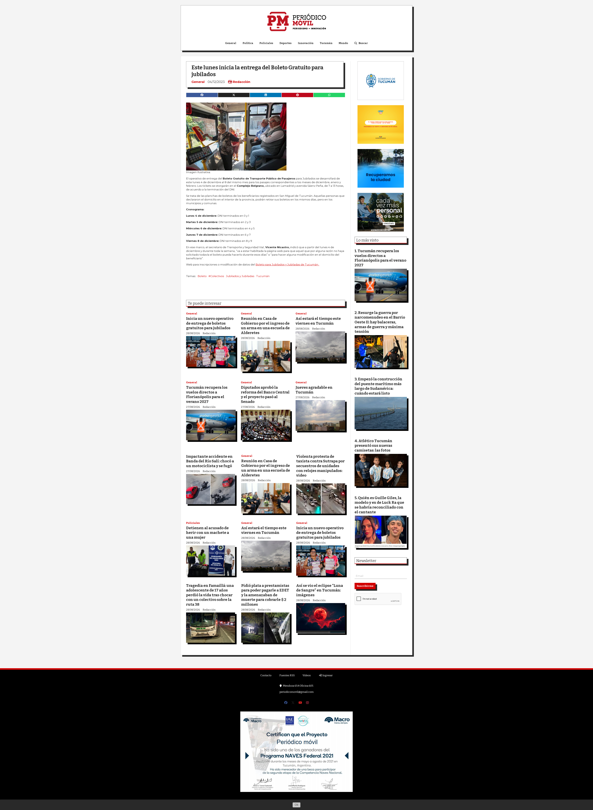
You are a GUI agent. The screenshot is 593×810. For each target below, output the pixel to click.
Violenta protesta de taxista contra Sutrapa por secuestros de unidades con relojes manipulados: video (320, 466)
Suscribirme (365, 586)
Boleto (202, 276)
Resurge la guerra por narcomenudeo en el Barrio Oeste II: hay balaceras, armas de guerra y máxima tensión (380, 322)
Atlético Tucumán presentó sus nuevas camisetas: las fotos (373, 445)
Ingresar (327, 675)
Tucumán (326, 43)
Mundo (343, 43)
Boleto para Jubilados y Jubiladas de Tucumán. (287, 264)
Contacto (265, 675)
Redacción (241, 82)
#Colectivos (216, 276)
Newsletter (366, 561)
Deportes (286, 43)
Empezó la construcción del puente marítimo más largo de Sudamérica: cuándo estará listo (378, 386)
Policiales (266, 43)
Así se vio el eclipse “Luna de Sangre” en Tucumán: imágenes (319, 590)
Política (248, 43)
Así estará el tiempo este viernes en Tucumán (318, 321)
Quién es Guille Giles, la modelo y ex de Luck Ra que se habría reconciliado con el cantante (379, 505)
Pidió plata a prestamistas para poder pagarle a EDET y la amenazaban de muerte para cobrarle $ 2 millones (265, 595)
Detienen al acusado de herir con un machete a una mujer (207, 533)
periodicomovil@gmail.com (297, 692)
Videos (307, 675)
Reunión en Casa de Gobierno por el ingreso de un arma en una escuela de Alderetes (265, 325)
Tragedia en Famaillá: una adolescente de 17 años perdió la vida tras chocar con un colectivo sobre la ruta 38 (210, 595)
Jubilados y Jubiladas (240, 276)
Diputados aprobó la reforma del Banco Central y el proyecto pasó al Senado (265, 394)
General (230, 43)
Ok (296, 804)
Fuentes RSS (287, 675)
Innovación (305, 43)
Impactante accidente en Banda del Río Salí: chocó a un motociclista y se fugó (210, 461)
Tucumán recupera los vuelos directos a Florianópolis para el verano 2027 (206, 394)
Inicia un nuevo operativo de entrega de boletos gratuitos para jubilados (209, 323)
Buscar (363, 43)
